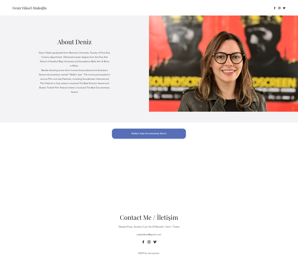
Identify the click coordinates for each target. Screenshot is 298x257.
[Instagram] (279, 8)
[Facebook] (274, 8)
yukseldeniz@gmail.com (149, 234)
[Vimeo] (284, 8)
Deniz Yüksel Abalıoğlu (29, 8)
